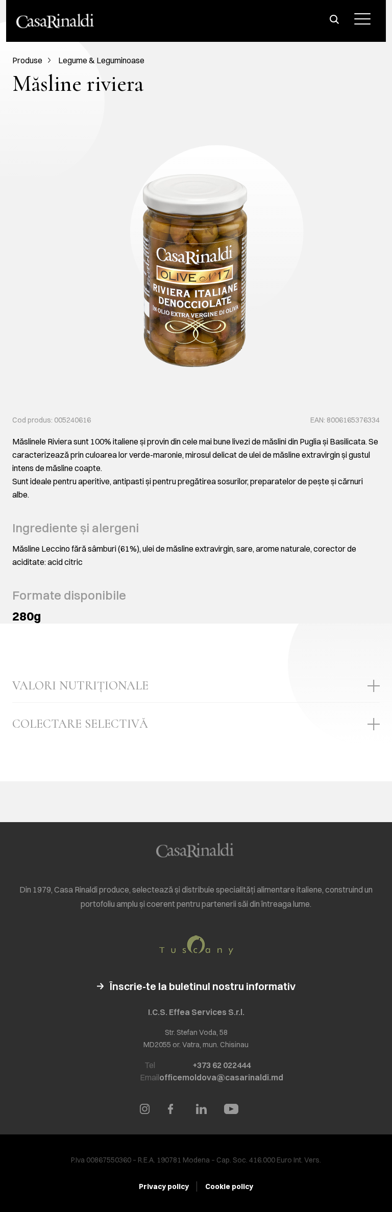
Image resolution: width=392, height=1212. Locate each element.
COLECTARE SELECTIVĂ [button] (80, 723)
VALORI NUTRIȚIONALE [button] (80, 685)
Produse (27, 60)
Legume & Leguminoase (101, 60)
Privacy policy (164, 1186)
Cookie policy (229, 1186)
